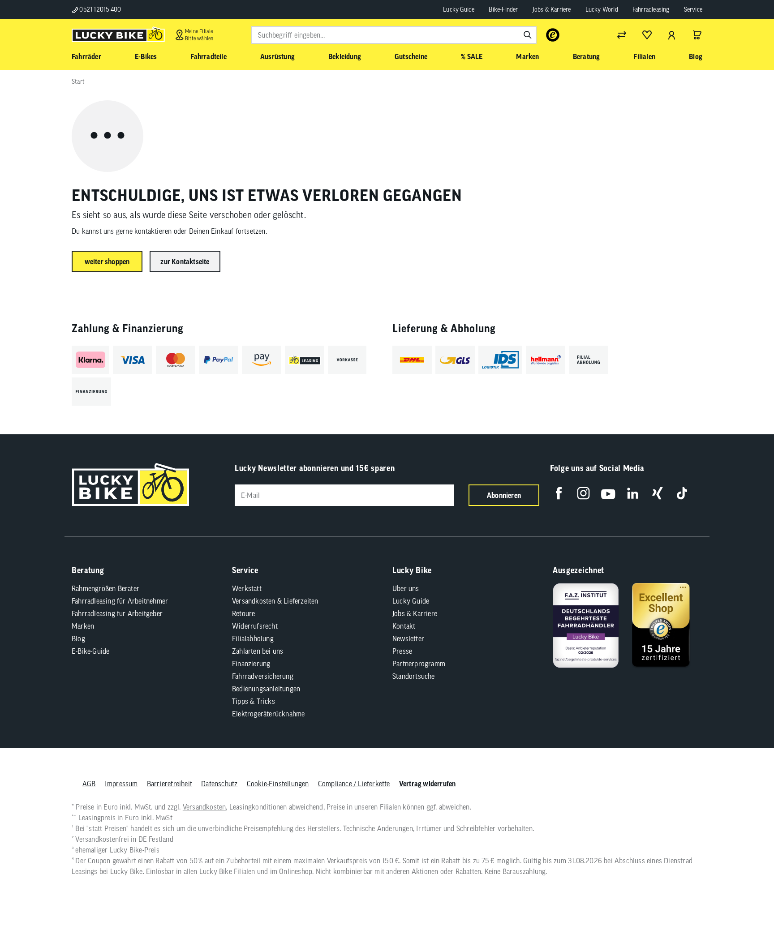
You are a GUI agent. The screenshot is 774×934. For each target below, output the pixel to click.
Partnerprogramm (418, 664)
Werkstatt (247, 588)
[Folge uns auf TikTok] (682, 493)
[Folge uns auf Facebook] (559, 493)
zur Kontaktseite (184, 261)
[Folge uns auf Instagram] (583, 493)
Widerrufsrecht (255, 626)
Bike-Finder (503, 9)
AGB (89, 784)
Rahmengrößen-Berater (105, 588)
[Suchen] (528, 35)
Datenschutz (219, 784)
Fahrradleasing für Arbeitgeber (117, 613)
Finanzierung (251, 664)
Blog (78, 638)
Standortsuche (413, 676)
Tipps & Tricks (253, 701)
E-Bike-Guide (90, 651)
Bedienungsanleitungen (266, 689)
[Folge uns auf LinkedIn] (632, 493)
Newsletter (408, 638)
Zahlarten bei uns (257, 651)
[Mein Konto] (671, 35)
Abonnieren (504, 495)
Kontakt (403, 626)
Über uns (405, 588)
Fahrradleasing (651, 9)
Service (693, 9)
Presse (402, 651)
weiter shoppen (107, 261)
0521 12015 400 (99, 9)
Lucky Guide (458, 9)
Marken (83, 626)
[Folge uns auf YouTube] (608, 493)
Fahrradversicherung (262, 676)
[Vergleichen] (621, 35)
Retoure (243, 613)
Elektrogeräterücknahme (268, 714)
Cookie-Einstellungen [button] (278, 784)
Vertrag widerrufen (427, 784)
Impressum (121, 784)
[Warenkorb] (697, 35)
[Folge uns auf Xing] (657, 493)
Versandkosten (204, 807)
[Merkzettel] (646, 35)
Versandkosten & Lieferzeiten (275, 601)
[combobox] (394, 35)
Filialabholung (253, 638)
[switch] (744, 900)
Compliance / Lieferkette (354, 784)
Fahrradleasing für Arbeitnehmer (120, 601)
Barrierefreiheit (169, 784)
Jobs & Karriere (552, 9)
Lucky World (601, 9)
